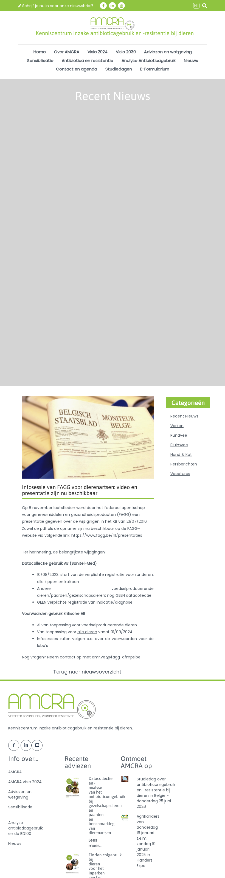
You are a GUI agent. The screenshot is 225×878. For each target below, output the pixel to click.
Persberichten (183, 464)
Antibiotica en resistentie (87, 60)
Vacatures (180, 473)
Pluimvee (179, 445)
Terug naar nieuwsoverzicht (88, 672)
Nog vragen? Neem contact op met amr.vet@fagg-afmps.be (81, 657)
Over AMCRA (66, 52)
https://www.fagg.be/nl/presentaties (106, 535)
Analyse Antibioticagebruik (149, 60)
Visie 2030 (126, 52)
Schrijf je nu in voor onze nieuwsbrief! (57, 5)
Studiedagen (118, 69)
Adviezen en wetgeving (168, 52)
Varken (177, 425)
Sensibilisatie (40, 60)
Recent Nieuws (184, 416)
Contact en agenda (76, 69)
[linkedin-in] (112, 5)
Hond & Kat (181, 454)
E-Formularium (154, 69)
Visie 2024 (98, 52)
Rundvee (178, 435)
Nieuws (191, 60)
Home (39, 52)
